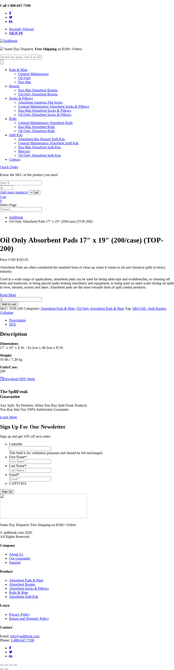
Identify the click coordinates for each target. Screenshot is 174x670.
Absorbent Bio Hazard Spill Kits (41, 139)
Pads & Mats (18, 70)
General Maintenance (33, 74)
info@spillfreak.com (24, 636)
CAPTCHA (18, 483)
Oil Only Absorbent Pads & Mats (100, 308)
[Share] (6, 665)
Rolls (13, 119)
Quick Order (9, 167)
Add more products (14, 192)
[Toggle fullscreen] (11, 665)
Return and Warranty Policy (29, 618)
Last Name (18, 466)
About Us (16, 554)
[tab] (91, 320)
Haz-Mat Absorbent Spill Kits (39, 147)
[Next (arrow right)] (6, 669)
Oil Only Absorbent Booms (38, 94)
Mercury (24, 151)
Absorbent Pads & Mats (58, 308)
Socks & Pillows (21, 98)
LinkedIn (15, 444)
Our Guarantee (19, 558)
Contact (14, 159)
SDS (12, 324)
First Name (18, 457)
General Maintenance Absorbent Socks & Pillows (53, 106)
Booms (14, 86)
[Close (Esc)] (2, 665)
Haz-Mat (24, 82)
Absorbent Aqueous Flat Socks (40, 102)
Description (17, 320)
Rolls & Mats (18, 592)
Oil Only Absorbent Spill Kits (39, 155)
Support (14, 562)
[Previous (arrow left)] (2, 669)
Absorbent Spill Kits (23, 596)
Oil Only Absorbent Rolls (36, 131)
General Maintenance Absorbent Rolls (45, 123)
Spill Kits (15, 135)
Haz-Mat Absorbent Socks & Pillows (44, 110)
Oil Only (24, 78)
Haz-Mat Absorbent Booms (38, 90)
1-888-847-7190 (22, 640)
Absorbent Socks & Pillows (29, 588)
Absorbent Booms (22, 584)
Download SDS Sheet (19, 379)
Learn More (8, 417)
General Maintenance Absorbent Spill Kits (48, 143)
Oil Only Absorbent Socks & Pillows (44, 115)
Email (14, 475)
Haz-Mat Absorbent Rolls (36, 127)
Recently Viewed (21, 29)
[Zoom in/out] (15, 665)
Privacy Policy (19, 614)
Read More (8, 295)
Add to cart (9, 304)
